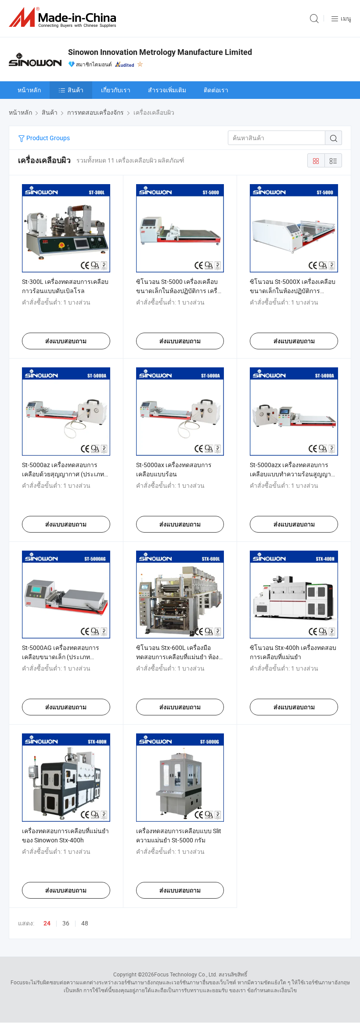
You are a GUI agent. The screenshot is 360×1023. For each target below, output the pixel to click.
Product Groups (47, 138)
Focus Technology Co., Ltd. (185, 974)
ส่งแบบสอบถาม (65, 341)
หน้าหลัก (29, 90)
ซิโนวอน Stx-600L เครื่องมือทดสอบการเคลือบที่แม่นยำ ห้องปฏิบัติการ (177, 656)
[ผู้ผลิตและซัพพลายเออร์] (64, 17)
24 (46, 923)
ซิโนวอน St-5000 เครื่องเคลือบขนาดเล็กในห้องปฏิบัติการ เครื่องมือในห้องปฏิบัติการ (180, 290)
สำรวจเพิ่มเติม (167, 90)
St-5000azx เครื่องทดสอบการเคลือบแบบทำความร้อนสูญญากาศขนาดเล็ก (290, 474)
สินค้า (75, 90)
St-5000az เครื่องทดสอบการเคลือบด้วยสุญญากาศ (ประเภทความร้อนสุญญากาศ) (63, 474)
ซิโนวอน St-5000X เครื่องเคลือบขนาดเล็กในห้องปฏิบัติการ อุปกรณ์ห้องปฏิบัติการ (292, 290)
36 (65, 923)
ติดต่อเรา (216, 90)
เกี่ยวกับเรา (115, 90)
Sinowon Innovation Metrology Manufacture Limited (160, 52)
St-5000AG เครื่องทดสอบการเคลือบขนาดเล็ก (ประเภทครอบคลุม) (60, 656)
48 (84, 923)
